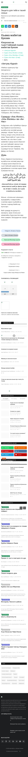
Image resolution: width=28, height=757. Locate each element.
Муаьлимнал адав (6, 328)
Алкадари (21, 677)
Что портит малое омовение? (17, 433)
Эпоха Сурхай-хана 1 (7, 677)
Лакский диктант (6, 683)
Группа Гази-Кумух (6, 668)
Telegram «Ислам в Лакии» (12, 231)
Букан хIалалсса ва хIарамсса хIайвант (11, 510)
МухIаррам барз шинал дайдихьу (18, 724)
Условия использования (12, 751)
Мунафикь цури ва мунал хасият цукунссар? (17, 731)
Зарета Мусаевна (5, 384)
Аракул (3, 680)
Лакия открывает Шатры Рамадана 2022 (14, 648)
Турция (15, 677)
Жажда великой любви (7, 368)
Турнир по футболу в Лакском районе (17, 476)
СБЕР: (2, 252)
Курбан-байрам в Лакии (9, 543)
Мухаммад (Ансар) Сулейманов (8, 371)
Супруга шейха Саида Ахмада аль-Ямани (14, 272)
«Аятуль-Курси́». (10, 50)
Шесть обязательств (8, 617)
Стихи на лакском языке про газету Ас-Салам (12, 380)
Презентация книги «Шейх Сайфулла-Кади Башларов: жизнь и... (18, 718)
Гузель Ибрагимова (5, 331)
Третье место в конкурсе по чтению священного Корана (14, 527)
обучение (14, 683)
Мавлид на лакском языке (9, 358)
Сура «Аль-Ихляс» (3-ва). (13, 53)
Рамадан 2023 (16, 668)
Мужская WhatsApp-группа (12, 240)
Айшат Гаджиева (5, 635)
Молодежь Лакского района (11, 602)
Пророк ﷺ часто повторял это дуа (13, 558)
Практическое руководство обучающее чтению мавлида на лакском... (12, 338)
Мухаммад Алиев (6, 463)
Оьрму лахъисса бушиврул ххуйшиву (17, 403)
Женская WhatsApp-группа (12, 244)
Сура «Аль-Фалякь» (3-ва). (14, 55)
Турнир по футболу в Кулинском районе (18, 485)
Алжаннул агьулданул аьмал (9, 349)
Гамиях (15, 674)
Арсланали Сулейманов (6, 342)
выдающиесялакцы (12, 680)
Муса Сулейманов (5, 361)
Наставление (4, 7)
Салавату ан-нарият (15, 411)
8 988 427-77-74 (8, 252)
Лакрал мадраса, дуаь (9, 573)
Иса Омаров (4, 561)
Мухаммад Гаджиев (14, 494)
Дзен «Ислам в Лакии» (11, 235)
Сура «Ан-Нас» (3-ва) (12, 57)
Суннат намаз (5, 671)
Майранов (21, 683)
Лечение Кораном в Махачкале (18, 426)
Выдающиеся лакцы (14, 266)
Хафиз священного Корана (17, 418)
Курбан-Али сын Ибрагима (10, 587)
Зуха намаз (21, 680)
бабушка (13, 671)
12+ (20, 751)
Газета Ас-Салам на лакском (10, 20)
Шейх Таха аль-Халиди (16, 492)
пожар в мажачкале (6, 674)
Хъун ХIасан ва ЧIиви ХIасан (11, 632)
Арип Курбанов (4, 352)
